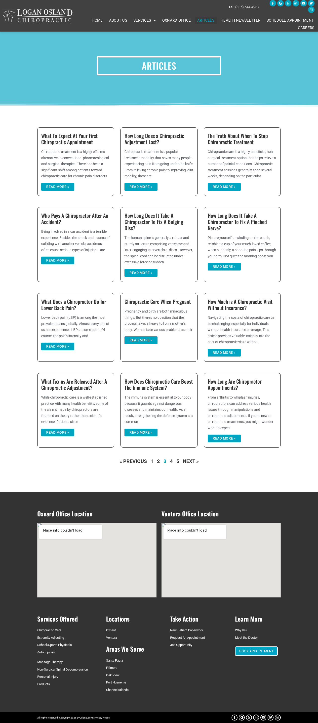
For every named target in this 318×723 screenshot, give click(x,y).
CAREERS (306, 28)
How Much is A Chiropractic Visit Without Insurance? (240, 305)
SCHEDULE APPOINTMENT (290, 20)
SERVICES (142, 20)
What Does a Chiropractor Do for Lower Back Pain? (73, 305)
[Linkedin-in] (296, 3)
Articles (205, 20)
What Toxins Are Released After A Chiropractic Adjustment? (74, 384)
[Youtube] (303, 3)
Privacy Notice (102, 717)
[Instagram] (311, 9)
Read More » (57, 187)
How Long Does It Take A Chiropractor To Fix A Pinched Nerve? (237, 222)
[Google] (280, 3)
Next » (191, 461)
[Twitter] (311, 3)
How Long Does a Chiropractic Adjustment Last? (154, 139)
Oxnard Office (176, 20)
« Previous (133, 461)
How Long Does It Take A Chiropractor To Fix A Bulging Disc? (153, 222)
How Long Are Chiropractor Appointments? (235, 384)
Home (97, 20)
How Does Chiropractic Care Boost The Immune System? (158, 384)
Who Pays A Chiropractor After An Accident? (74, 219)
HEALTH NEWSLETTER (240, 20)
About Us (118, 20)
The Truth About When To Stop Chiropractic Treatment (238, 139)
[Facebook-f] (273, 3)
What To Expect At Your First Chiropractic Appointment (69, 139)
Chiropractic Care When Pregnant (157, 301)
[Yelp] (288, 3)
